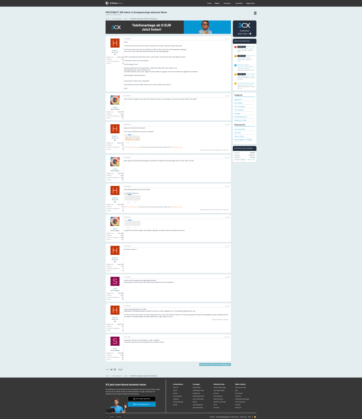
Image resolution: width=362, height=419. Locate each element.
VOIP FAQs (238, 396)
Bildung (195, 402)
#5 (228, 186)
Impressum (243, 417)
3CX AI (215, 405)
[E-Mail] (118, 369)
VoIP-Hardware (239, 110)
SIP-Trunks (216, 407)
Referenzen (238, 407)
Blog (236, 390)
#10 (228, 337)
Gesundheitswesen (198, 405)
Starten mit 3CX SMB (240, 387)
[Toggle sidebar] (255, 13)
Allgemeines (238, 99)
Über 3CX (175, 387)
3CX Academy (239, 393)
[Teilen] (226, 39)
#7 (228, 246)
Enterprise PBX (197, 387)
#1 (228, 39)
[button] (220, 3)
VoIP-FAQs (237, 133)
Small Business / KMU (198, 390)
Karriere (175, 390)
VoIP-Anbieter (238, 103)
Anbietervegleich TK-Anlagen (243, 140)
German (119, 417)
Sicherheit (237, 405)
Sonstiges (237, 113)
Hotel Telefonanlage (198, 399)
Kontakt (175, 405)
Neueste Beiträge (242, 41)
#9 (228, 306)
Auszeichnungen (177, 396)
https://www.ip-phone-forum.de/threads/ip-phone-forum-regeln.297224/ (155, 147)
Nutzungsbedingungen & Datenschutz (227, 417)
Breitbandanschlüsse (240, 117)
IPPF (112, 417)
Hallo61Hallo (251, 159)
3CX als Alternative (240, 402)
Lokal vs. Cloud (239, 136)
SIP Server (216, 393)
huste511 (109, 14)
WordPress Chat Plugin (220, 402)
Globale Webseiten (178, 402)
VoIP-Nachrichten (239, 129)
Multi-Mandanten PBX (198, 396)
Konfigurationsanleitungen (242, 399)
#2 (228, 96)
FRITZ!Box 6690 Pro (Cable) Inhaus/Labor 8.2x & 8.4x (245, 84)
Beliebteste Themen (240, 120)
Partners (175, 393)
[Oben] (252, 416)
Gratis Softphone (218, 396)
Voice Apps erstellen (219, 390)
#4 (228, 157)
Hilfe (249, 417)
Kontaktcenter (196, 393)
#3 (228, 125)
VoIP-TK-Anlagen (239, 106)
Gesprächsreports (218, 399)
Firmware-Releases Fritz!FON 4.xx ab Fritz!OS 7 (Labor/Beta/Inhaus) (245, 66)
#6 (228, 217)
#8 (228, 277)
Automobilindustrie (198, 407)
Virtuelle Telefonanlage (220, 387)
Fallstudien (176, 399)
